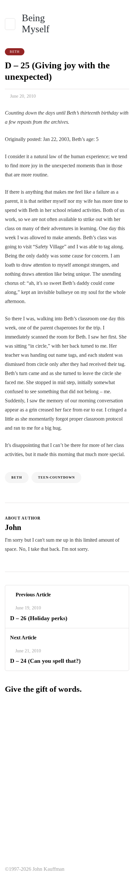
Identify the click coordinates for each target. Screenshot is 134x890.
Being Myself (35, 23)
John (13, 527)
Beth (15, 51)
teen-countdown (56, 477)
